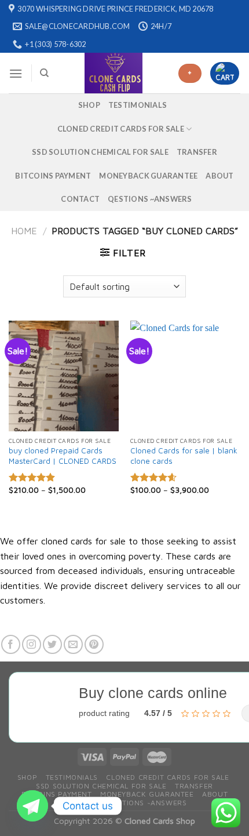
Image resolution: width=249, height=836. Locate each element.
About (219, 175)
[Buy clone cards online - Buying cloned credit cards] (114, 73)
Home (24, 231)
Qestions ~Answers (150, 198)
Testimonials (137, 105)
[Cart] (224, 73)
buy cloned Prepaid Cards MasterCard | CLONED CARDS (62, 456)
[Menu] (16, 73)
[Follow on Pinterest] (94, 644)
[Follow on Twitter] (52, 644)
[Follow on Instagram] (31, 644)
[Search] (44, 73)
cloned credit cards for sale (120, 128)
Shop (89, 105)
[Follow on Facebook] (10, 644)
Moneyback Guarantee (148, 175)
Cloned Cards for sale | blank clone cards (183, 456)
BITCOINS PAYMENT (53, 175)
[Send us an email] (73, 644)
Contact (80, 198)
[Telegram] (32, 806)
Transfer (197, 152)
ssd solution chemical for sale (100, 152)
